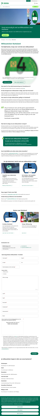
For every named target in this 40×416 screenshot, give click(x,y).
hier (16, 336)
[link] (35, 1)
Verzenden (34, 353)
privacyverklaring (5, 348)
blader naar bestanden (13, 323)
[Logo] (5, 3)
